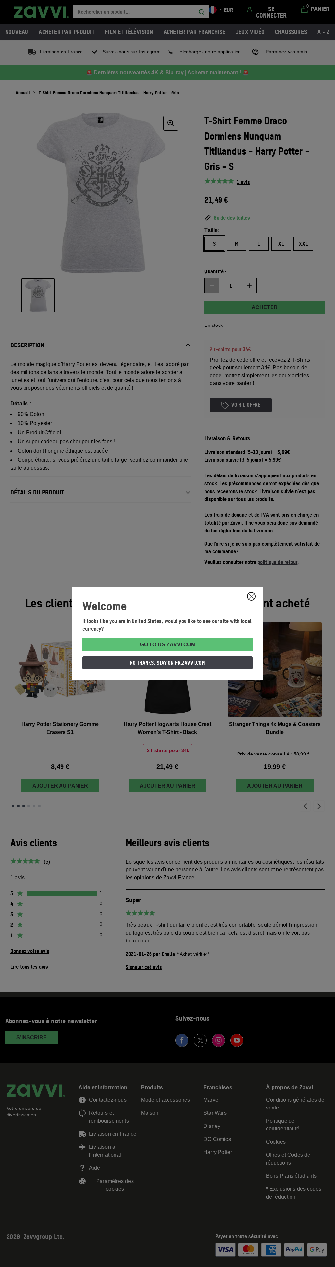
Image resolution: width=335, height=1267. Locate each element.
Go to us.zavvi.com (167, 644)
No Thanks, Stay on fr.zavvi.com (167, 663)
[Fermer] (251, 596)
